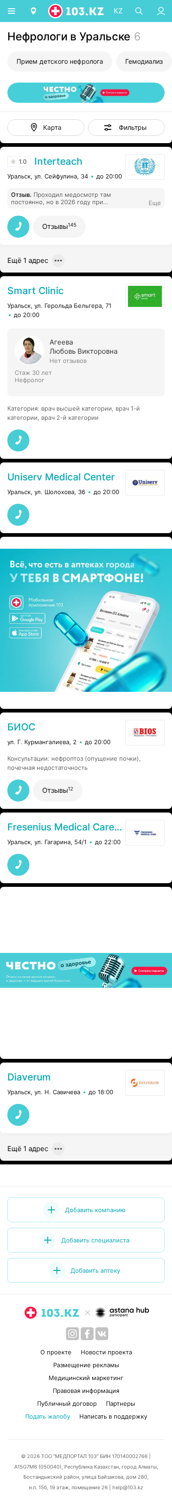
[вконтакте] (101, 1333)
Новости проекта (106, 1352)
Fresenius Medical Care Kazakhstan (65, 827)
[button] (126, 127)
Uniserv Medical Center (61, 477)
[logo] (76, 11)
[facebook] (87, 1333)
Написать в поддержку (113, 1416)
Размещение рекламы (86, 1365)
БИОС (21, 727)
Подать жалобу (47, 1416)
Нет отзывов (68, 360)
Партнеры (120, 1403)
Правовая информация (86, 1390)
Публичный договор (67, 1403)
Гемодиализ (144, 61)
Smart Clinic (35, 290)
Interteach (58, 161)
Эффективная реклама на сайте (56, 697)
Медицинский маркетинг (86, 1377)
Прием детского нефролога (60, 61)
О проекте (56, 1352)
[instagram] (72, 1333)
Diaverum (29, 1077)
